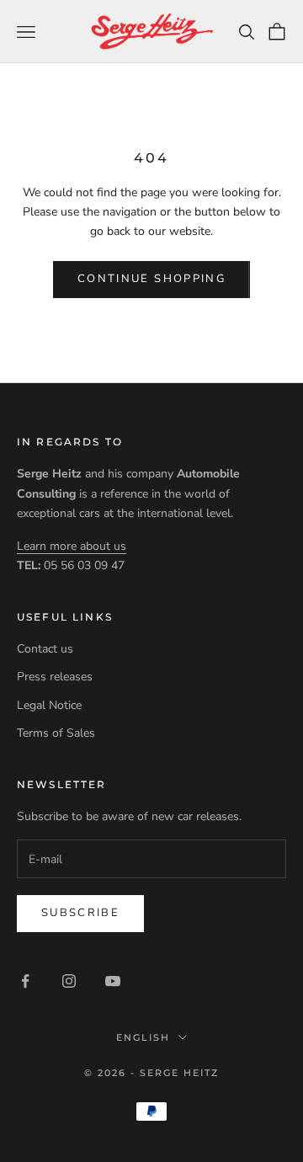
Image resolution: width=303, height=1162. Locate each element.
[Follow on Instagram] (69, 981)
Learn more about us (71, 546)
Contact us (45, 649)
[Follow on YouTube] (112, 981)
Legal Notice (49, 705)
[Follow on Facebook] (25, 981)
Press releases (55, 677)
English (143, 1037)
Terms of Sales (56, 733)
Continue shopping (151, 278)
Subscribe (80, 912)
